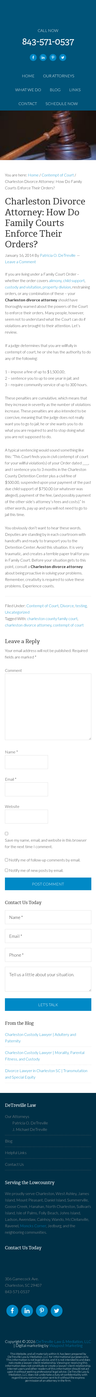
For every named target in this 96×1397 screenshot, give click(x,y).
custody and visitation (23, 287)
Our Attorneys (17, 1116)
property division (57, 287)
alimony (55, 280)
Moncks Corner (33, 1225)
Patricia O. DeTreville (30, 1122)
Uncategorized (17, 612)
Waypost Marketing (65, 1345)
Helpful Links (16, 1152)
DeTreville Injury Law (48, 1266)
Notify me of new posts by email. (36, 870)
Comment (13, 670)
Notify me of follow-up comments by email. (44, 859)
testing (81, 605)
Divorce (67, 605)
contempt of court (68, 625)
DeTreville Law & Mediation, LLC (63, 1341)
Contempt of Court (42, 605)
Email (10, 779)
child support (74, 280)
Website (12, 806)
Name (11, 751)
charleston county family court (52, 618)
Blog (8, 1141)
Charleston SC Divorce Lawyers (48, 15)
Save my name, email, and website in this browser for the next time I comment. (46, 843)
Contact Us (14, 1164)
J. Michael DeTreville (29, 1129)
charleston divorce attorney (28, 625)
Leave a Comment (20, 261)
